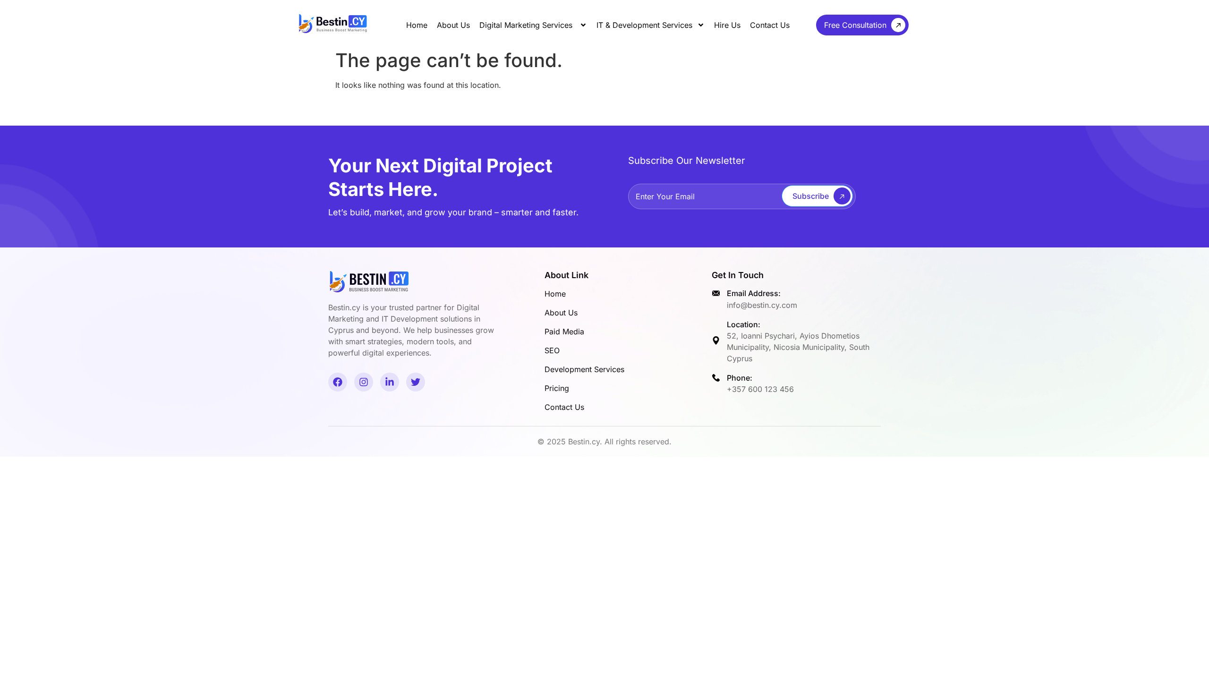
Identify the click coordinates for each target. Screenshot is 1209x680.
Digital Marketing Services (527, 25)
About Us (453, 25)
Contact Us (770, 25)
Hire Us (727, 25)
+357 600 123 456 (760, 389)
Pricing (557, 388)
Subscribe (810, 196)
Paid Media (564, 331)
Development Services (584, 369)
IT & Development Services (644, 25)
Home (416, 25)
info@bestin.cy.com (762, 305)
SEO (552, 350)
